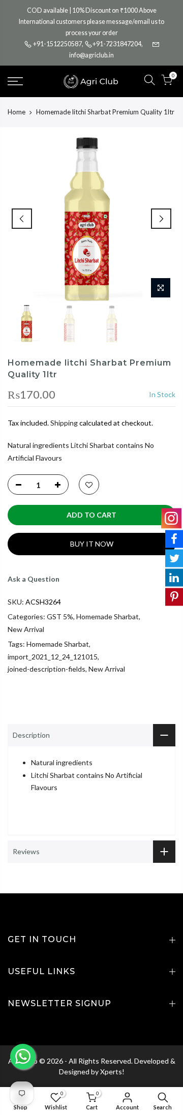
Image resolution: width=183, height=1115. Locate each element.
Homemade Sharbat (107, 616)
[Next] (161, 218)
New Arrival (26, 629)
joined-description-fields (46, 669)
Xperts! (112, 1071)
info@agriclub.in (91, 55)
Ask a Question (33, 579)
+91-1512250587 (57, 44)
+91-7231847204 (117, 44)
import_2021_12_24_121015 (53, 656)
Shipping (64, 422)
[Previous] (22, 218)
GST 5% (60, 616)
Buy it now (91, 543)
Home (16, 112)
